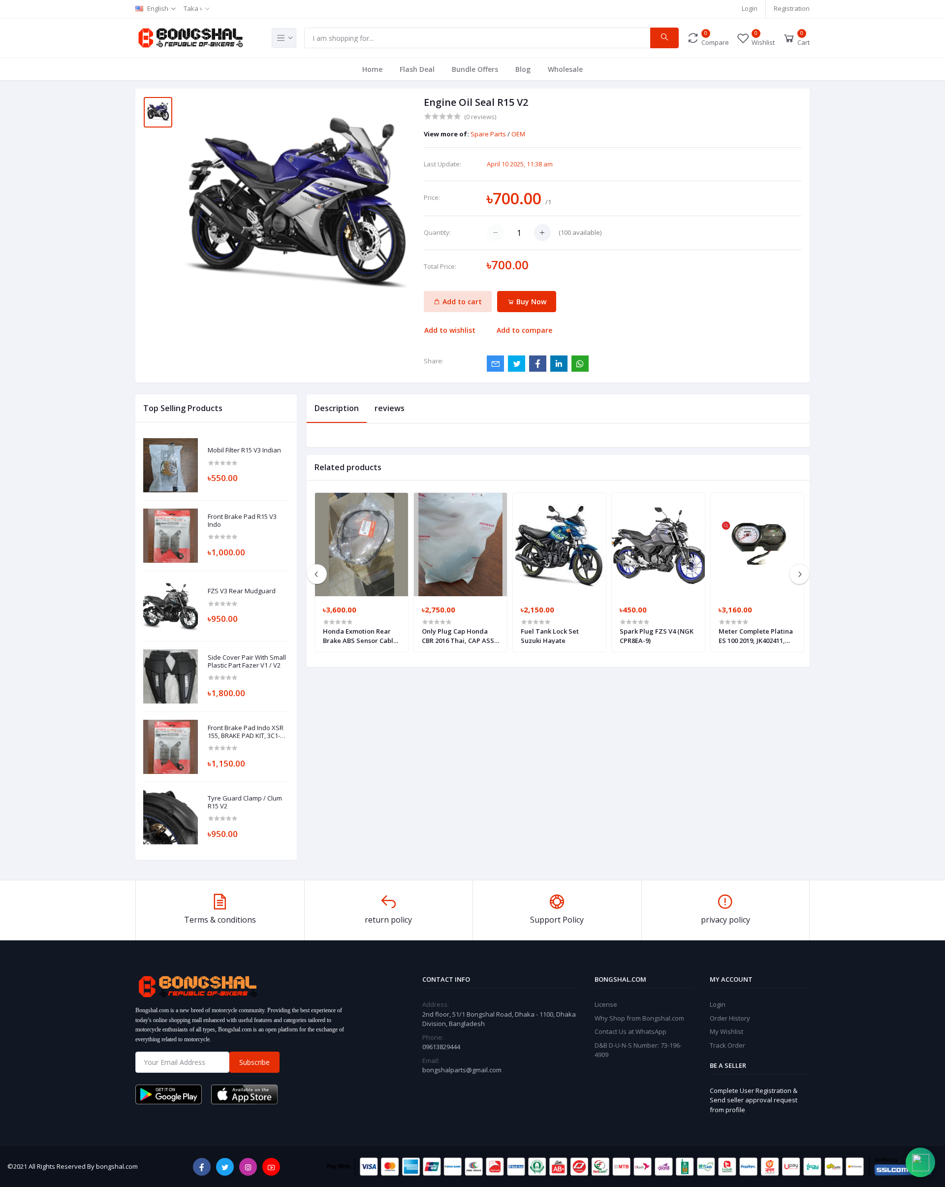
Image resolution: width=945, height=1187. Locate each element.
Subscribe (254, 1062)
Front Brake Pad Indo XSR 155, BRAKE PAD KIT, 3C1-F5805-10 (246, 731)
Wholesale (565, 69)
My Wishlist (726, 1031)
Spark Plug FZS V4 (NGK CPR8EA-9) (656, 635)
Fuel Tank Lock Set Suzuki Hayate (550, 635)
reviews (390, 408)
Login (749, 8)
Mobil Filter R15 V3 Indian (244, 450)
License (606, 1004)
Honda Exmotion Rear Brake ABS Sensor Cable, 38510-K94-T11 (361, 635)
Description (337, 408)
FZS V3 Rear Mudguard (242, 591)
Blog (523, 69)
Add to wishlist (449, 330)
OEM (518, 133)
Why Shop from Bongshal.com (639, 1018)
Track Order (727, 1045)
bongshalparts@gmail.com (462, 1069)
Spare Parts (489, 133)
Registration (792, 8)
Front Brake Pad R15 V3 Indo (242, 520)
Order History (730, 1018)
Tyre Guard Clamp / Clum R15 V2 (245, 802)
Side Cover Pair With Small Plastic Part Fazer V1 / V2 (247, 661)
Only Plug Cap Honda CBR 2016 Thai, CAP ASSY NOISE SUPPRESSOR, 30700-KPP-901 (460, 635)
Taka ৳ (193, 8)
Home (372, 69)
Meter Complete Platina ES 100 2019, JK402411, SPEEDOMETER (756, 635)
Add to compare (524, 330)
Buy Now (530, 301)
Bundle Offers (475, 69)
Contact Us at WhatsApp (630, 1031)
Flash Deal (417, 69)
